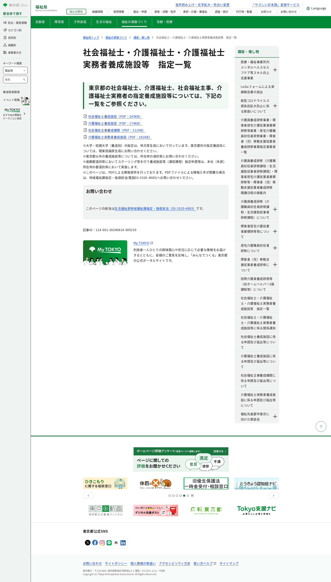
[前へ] (88, 495)
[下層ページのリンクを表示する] (275, 70)
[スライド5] (173, 496)
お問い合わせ (289, 11)
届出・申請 (140, 11)
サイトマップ (229, 563)
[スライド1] (170, 496)
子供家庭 (80, 21)
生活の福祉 (104, 21)
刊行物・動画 (244, 11)
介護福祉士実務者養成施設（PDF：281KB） (120, 137)
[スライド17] (184, 496)
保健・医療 (165, 21)
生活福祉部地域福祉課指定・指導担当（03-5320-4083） (155, 208)
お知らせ (266, 11)
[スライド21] (188, 496)
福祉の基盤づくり (134, 21)
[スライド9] (177, 496)
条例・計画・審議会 (195, 11)
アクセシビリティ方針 (174, 563)
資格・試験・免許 (165, 11)
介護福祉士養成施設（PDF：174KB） (115, 123)
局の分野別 (76, 11)
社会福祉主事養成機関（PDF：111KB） (117, 130)
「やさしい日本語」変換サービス (276, 4)
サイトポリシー (116, 563)
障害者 (59, 21)
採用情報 (118, 11)
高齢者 (40, 21)
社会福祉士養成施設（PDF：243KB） (115, 116)
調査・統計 (221, 11)
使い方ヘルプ (203, 563)
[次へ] (273, 495)
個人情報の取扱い (143, 563)
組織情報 (97, 11)
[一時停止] (192, 495)
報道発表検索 (11, 92)
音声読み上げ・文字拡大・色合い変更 (202, 4)
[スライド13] (180, 496)
